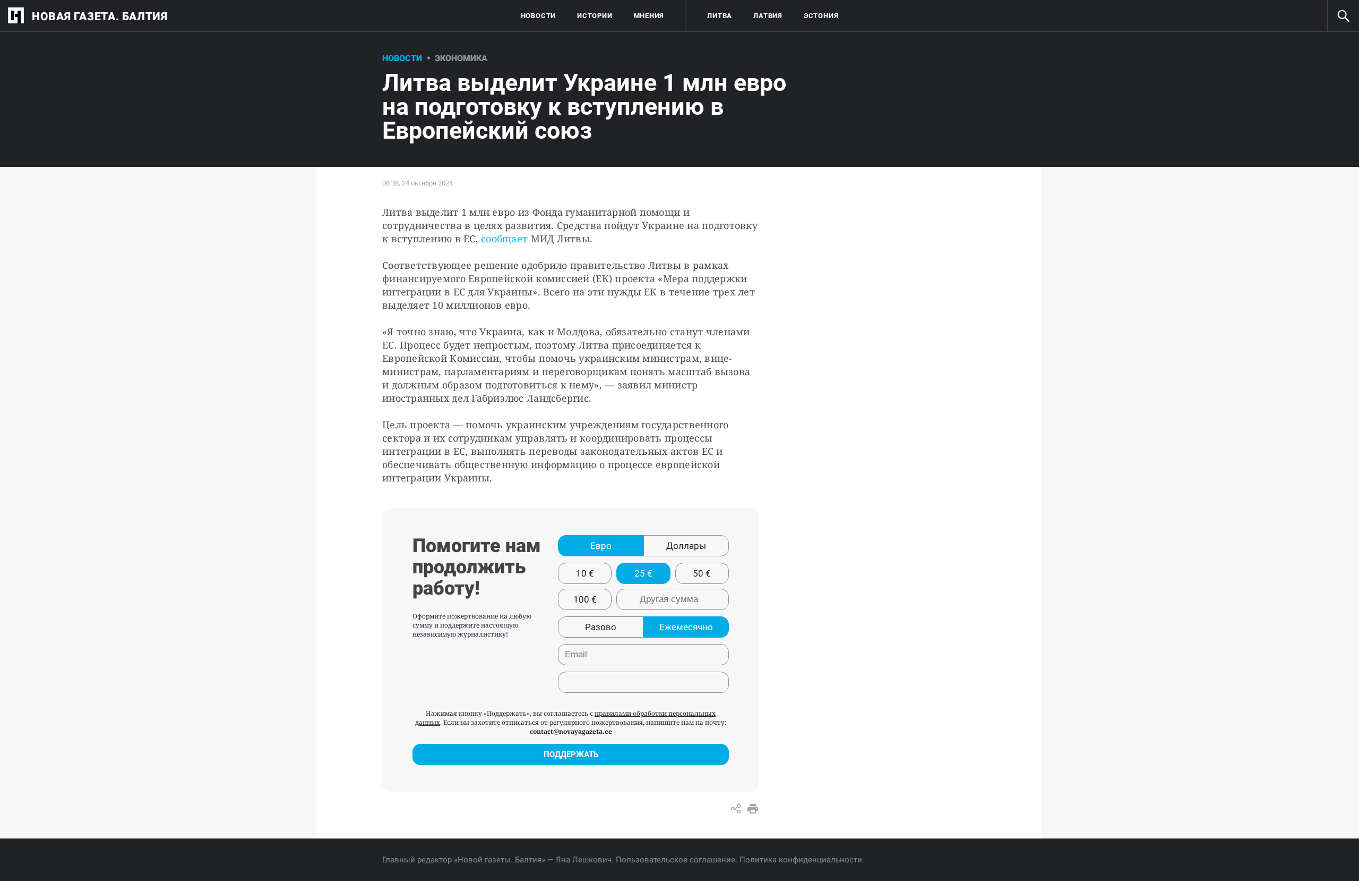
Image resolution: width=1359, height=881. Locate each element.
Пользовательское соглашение (675, 860)
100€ (585, 599)
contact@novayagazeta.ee (571, 731)
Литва (719, 16)
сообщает (505, 238)
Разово (600, 627)
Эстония (821, 16)
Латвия (767, 16)
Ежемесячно (686, 627)
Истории (594, 16)
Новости (538, 16)
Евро (601, 545)
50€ (702, 573)
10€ (585, 573)
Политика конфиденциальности (800, 860)
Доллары (686, 545)
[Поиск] (1343, 16)
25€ (643, 573)
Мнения (649, 16)
